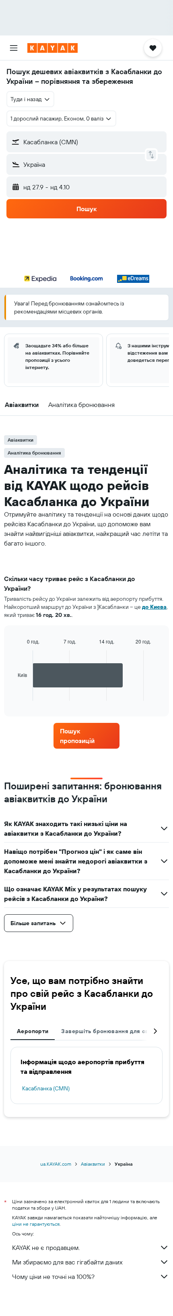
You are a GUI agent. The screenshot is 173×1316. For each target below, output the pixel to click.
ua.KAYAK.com (55, 1164)
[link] (86, 736)
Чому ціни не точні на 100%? (53, 1276)
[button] (14, 48)
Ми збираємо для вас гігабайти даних (67, 1262)
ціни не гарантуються (36, 1224)
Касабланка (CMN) (46, 1088)
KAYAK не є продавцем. (46, 1247)
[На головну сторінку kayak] (52, 48)
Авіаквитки (93, 1164)
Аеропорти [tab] (32, 1031)
